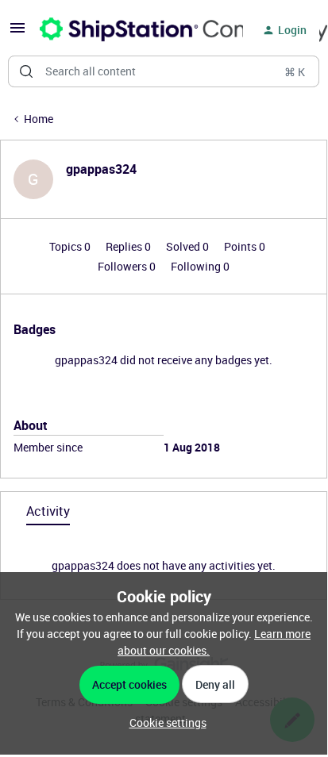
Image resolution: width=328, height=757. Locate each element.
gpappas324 (101, 169)
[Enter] (26, 71)
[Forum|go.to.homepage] (132, 30)
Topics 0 (71, 246)
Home (38, 118)
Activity (48, 511)
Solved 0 (188, 246)
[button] (17, 32)
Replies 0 (129, 246)
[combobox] (163, 71)
